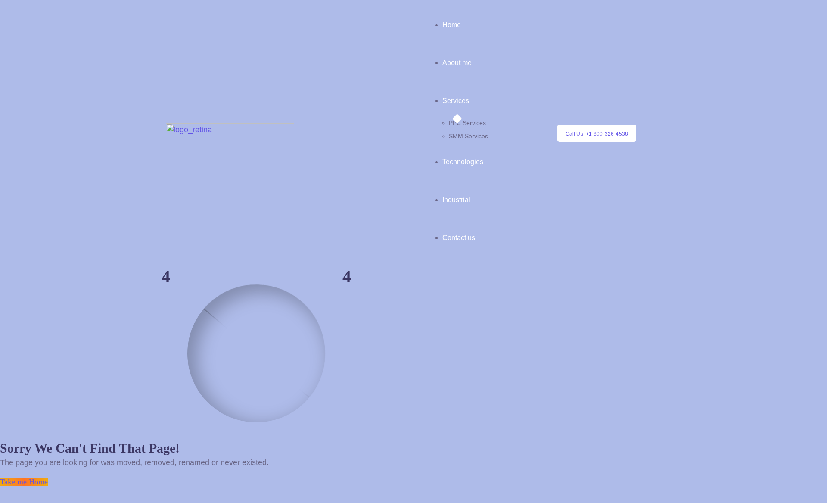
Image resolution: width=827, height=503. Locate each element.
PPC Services (467, 122)
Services (455, 100)
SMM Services (468, 136)
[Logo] (230, 129)
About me (457, 62)
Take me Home (24, 482)
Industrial (456, 199)
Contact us (458, 237)
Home (451, 24)
